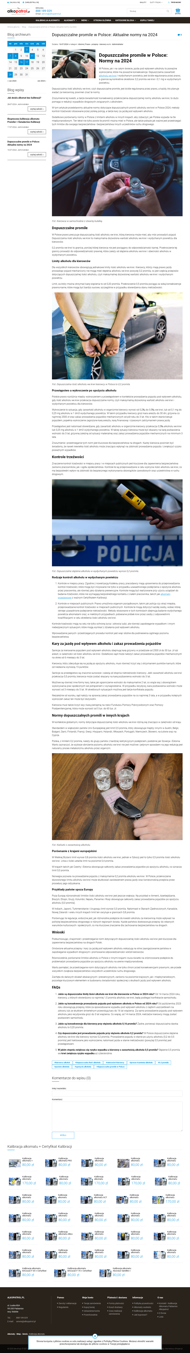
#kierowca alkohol (62, 1062)
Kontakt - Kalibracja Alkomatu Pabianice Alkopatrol (168, 1306)
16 (21, 62)
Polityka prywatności (143, 1303)
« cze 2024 (11, 81)
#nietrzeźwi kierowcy (115, 1062)
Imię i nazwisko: (59, 1088)
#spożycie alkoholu (83, 1067)
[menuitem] (48, 20)
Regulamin (63, 1307)
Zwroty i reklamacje (67, 1303)
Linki (161, 1317)
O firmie (162, 1313)
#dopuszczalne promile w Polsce (110, 1067)
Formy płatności (116, 1303)
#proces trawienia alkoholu (141, 1062)
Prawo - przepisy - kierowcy (96, 44)
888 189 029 (44, 11)
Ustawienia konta (92, 1311)
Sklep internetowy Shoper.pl (171, 1349)
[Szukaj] (167, 11)
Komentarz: (57, 1099)
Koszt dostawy (116, 1307)
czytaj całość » (37, 109)
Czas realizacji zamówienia (115, 1312)
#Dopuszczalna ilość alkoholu (87, 1062)
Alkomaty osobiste (142, 1307)
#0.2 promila (163, 1062)
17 (26, 62)
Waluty (143, 2)
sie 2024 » (42, 81)
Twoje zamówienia (92, 1303)
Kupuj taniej (89, 1307)
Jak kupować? (140, 1315)
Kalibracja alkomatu (143, 1311)
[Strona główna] (18, 11)
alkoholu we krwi (108, 75)
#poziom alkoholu (61, 1067)
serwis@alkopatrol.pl (51, 14)
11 (32, 56)
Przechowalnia (90, 1315)
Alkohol (81, 44)
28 (10, 74)
